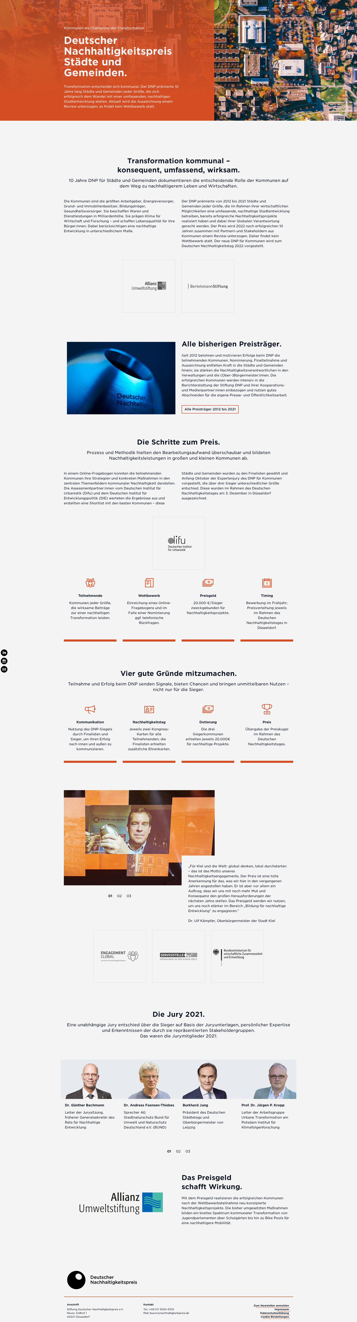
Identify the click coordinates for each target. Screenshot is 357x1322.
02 (119, 896)
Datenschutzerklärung (274, 1313)
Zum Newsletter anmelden (271, 1305)
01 (110, 896)
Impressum (282, 1309)
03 (129, 896)
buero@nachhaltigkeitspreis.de (169, 1313)
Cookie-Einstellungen (275, 1316)
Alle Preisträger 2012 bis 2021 (210, 409)
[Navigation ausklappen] (290, 5)
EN (282, 6)
